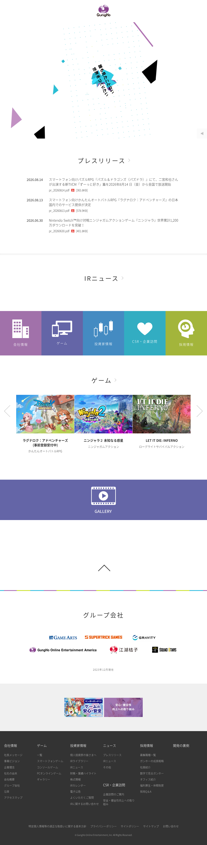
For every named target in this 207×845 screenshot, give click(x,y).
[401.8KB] (68, 231)
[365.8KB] (68, 190)
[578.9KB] (68, 210)
